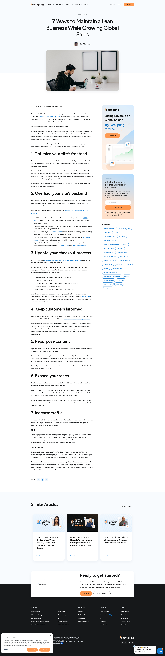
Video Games (107, 284)
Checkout (106, 232)
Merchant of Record (109, 260)
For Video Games (83, 615)
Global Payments (108, 252)
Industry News (123, 252)
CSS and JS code (56, 232)
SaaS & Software (117, 268)
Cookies (29, 645)
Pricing (86, 4)
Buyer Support (125, 611)
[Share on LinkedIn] (38, 479)
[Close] (50, 635)
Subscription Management (111, 276)
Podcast (119, 264)
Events (125, 244)
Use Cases (121, 280)
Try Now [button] (129, 4)
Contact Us (124, 615)
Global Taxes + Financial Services (40, 621)
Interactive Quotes (109, 256)
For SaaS (80, 611)
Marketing (123, 256)
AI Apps (121, 228)
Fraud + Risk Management (38, 625)
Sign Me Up (118, 207)
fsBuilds (120, 248)
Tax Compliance (108, 280)
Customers (103, 621)
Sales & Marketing (109, 272)
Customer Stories (109, 236)
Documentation (127, 622)
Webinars (119, 284)
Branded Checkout (36, 618)
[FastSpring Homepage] (127, 637)
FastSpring (86, 296)
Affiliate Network (63, 621)
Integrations (61, 611)
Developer (122, 236)
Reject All (32, 649)
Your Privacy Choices (55, 643)
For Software (82, 618)
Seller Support (127, 618)
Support (112, 4)
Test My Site (64, 246)
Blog (101, 618)
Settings (6, 649)
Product (128, 264)
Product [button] (50, 4)
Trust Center (105, 625)
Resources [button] (77, 4)
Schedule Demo (102, 593)
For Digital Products (83, 621)
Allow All (44, 649)
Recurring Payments (63, 615)
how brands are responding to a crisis (77, 319)
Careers (106, 615)
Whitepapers (107, 288)
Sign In (119, 4)
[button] (106, 4)
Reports (106, 268)
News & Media (107, 264)
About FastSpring (104, 611)
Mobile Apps (124, 260)
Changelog (126, 625)
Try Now (86, 593)
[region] (27, 643)
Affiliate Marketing (109, 228)
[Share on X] (46, 479)
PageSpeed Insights (79, 246)
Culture (116, 232)
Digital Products (108, 240)
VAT (59, 618)
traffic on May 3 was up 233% (50, 117)
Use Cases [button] (58, 4)
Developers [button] (68, 4)
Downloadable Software (111, 244)
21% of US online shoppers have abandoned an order (62, 260)
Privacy (22, 645)
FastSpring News (108, 248)
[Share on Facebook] (42, 479)
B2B (129, 228)
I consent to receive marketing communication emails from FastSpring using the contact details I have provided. (118, 214)
